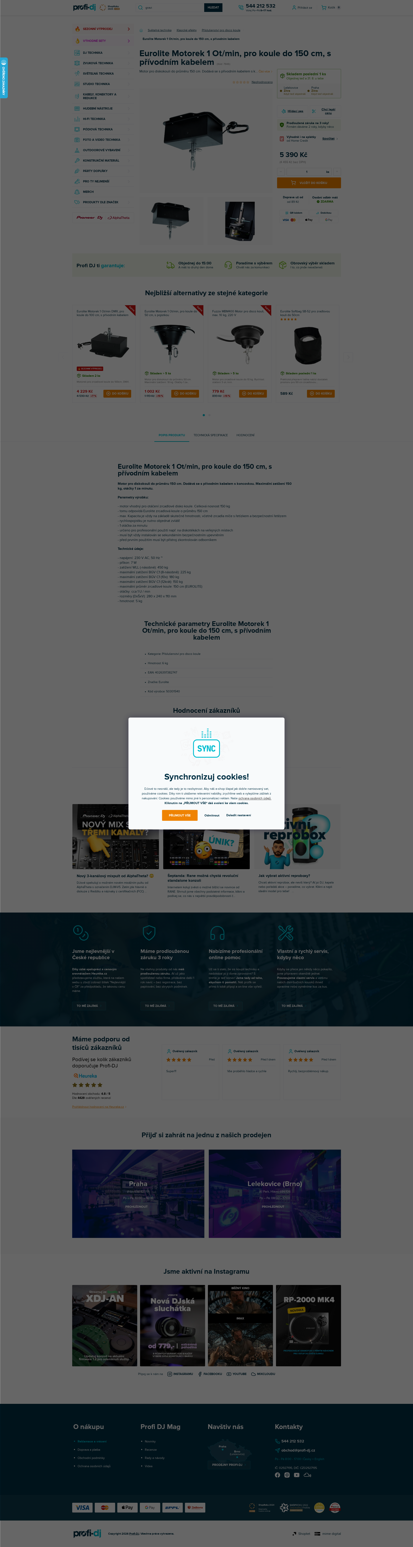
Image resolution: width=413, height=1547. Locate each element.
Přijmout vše (180, 815)
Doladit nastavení (238, 815)
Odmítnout (211, 815)
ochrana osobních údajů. (254, 798)
